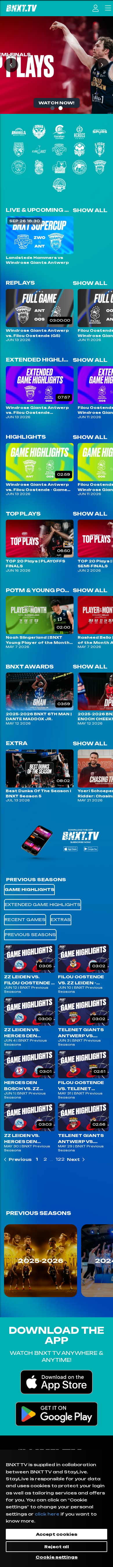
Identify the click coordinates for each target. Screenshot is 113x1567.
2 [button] (45, 1159)
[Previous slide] (11, 65)
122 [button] (60, 1159)
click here (47, 1514)
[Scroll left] (11, 1262)
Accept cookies (56, 1534)
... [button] (51, 1159)
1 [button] (37, 1159)
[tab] (29, 889)
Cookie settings (57, 1557)
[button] (18, 1159)
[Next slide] (102, 65)
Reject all (56, 1546)
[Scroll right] (102, 1262)
